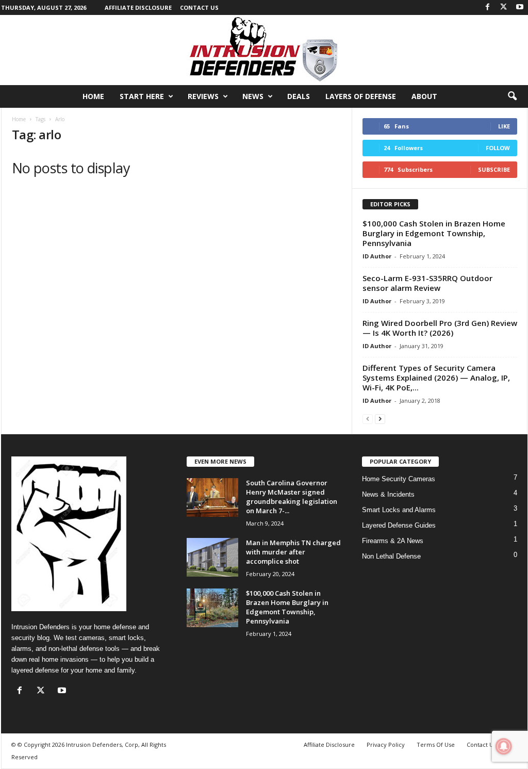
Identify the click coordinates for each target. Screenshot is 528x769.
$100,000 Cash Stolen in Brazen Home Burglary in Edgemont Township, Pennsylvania (433, 233)
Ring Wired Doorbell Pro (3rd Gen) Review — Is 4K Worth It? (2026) (439, 328)
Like (504, 126)
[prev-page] (367, 418)
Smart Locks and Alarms (399, 510)
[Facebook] (488, 7)
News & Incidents (388, 494)
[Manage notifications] (504, 746)
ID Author (376, 256)
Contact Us (199, 7)
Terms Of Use (436, 744)
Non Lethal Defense (391, 556)
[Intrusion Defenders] (264, 50)
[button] (512, 96)
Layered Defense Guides (399, 525)
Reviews (203, 96)
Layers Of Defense (360, 96)
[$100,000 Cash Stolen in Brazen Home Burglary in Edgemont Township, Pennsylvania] (212, 607)
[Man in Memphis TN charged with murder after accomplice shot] (212, 557)
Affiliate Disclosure (138, 7)
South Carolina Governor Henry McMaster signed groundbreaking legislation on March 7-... (291, 496)
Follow (498, 148)
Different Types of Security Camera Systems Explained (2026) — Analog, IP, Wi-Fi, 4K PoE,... (436, 377)
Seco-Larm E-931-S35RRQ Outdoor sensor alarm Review (427, 283)
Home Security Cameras (398, 479)
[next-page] (380, 418)
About (424, 96)
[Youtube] (520, 7)
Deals (298, 96)
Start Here (142, 96)
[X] (504, 7)
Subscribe (494, 169)
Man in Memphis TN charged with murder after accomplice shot (293, 552)
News (252, 96)
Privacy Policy (386, 744)
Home (93, 96)
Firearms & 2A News (392, 541)
